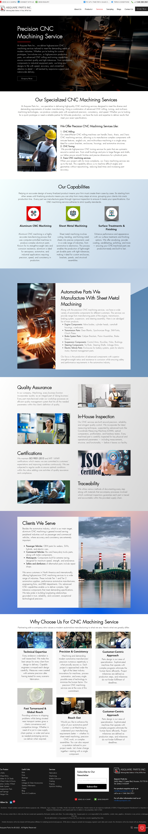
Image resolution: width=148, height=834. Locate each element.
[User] (36, 2)
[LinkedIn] (19, 2)
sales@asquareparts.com (122, 791)
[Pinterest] (14, 801)
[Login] (84, 2)
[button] (88, 9)
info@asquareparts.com (122, 800)
